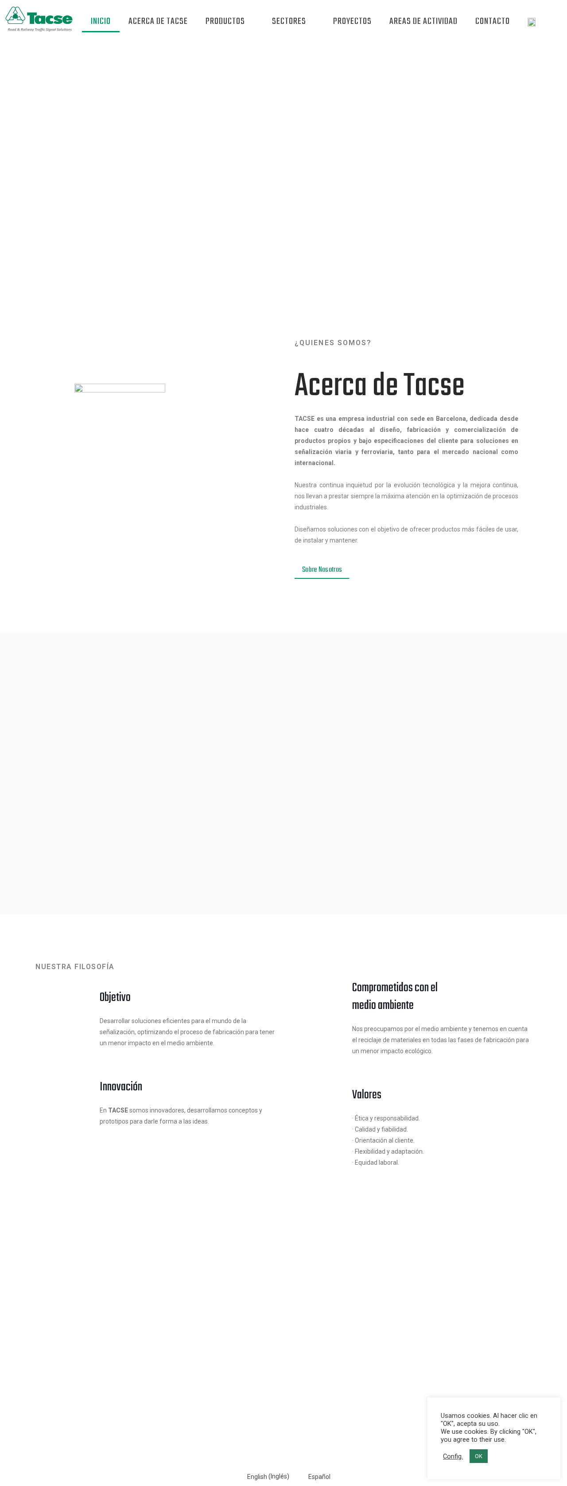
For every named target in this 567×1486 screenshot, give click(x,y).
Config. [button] (453, 1456)
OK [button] (478, 1456)
